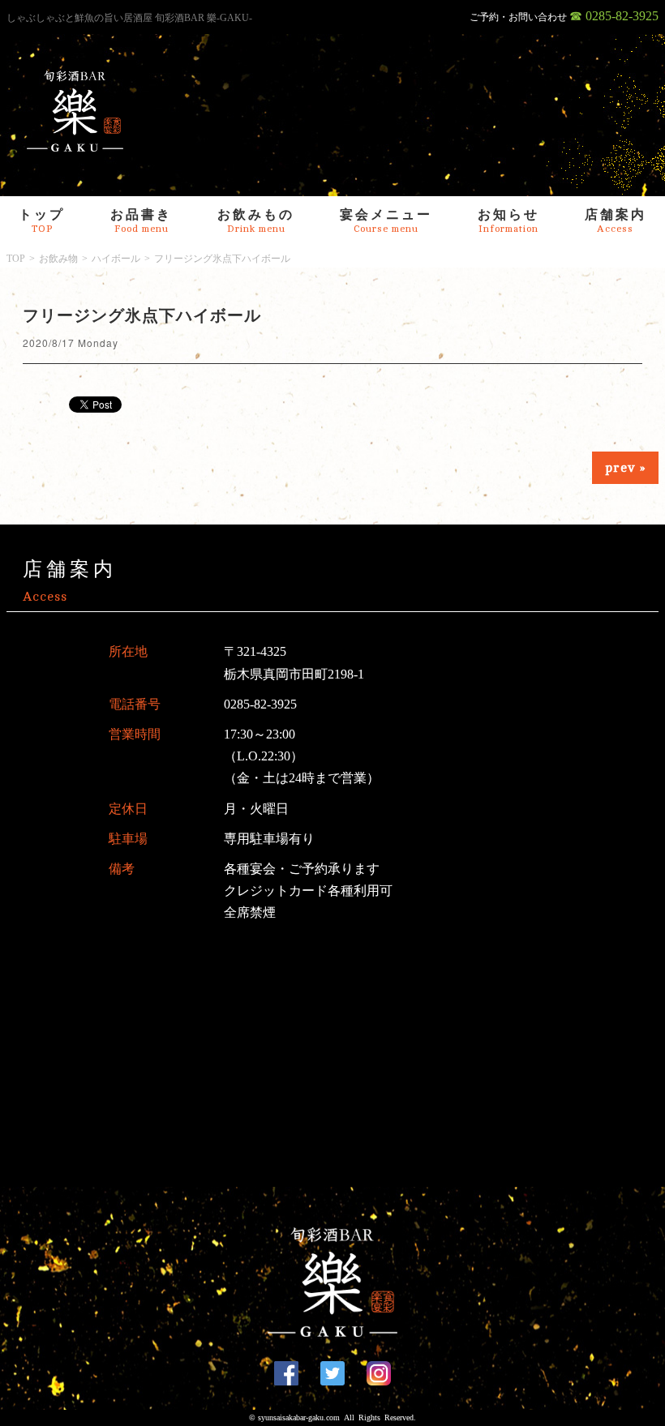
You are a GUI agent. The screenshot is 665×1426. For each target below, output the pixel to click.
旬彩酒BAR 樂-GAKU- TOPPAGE (75, 111)
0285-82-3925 (260, 704)
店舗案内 (615, 221)
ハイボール (116, 258)
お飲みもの (255, 221)
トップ (42, 221)
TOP (15, 258)
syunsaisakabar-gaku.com (299, 1417)
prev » (625, 467)
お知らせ (508, 221)
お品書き (141, 221)
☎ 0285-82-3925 (614, 16)
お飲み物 (58, 258)
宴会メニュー (386, 221)
